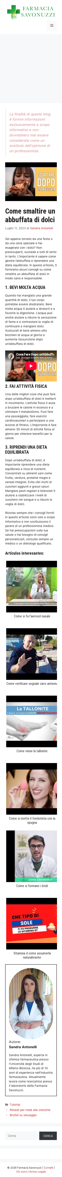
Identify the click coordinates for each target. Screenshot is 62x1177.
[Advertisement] (31, 67)
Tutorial (15, 1104)
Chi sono (21, 1171)
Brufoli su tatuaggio (23, 1115)
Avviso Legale (37, 1171)
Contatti (48, 1167)
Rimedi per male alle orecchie (30, 1110)
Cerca (48, 1136)
